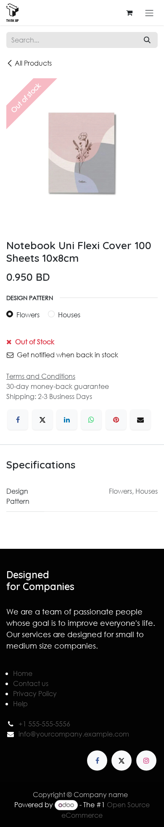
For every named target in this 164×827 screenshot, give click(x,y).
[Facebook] (18, 420)
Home (22, 673)
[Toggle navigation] (149, 12)
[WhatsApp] (91, 420)
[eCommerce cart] (129, 12)
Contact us (30, 683)
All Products (33, 63)
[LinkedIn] (67, 420)
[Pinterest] (116, 420)
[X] (42, 420)
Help (20, 703)
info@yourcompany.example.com (74, 733)
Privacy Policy (35, 693)
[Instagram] (146, 760)
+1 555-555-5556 (44, 723)
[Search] (147, 40)
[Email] (140, 420)
